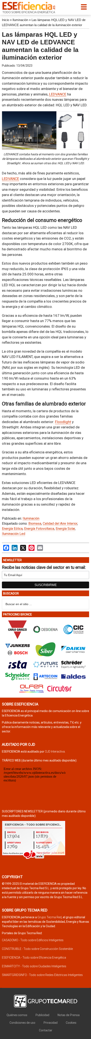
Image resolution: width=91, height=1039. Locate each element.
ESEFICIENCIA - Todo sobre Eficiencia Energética (34, 957)
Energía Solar (65, 529)
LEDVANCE (57, 94)
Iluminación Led (13, 534)
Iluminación (20, 20)
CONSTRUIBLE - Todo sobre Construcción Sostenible (37, 949)
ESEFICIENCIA (28, 7)
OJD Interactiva (55, 751)
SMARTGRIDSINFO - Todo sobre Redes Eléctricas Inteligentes (42, 975)
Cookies (71, 1022)
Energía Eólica (12, 529)
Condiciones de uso (22, 1022)
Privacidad (51, 1022)
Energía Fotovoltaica (39, 529)
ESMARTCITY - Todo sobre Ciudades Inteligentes (34, 966)
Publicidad (42, 1015)
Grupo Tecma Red (49, 917)
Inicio (5, 20)
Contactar (45, 1030)
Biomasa (34, 524)
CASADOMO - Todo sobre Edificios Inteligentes (32, 940)
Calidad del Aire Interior (60, 524)
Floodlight (63, 422)
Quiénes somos (17, 1015)
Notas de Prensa (69, 1015)
